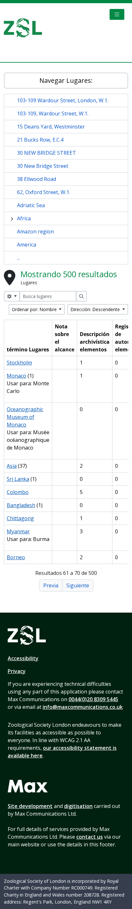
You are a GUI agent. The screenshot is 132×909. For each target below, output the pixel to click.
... (18, 257)
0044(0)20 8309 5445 (93, 699)
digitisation (78, 806)
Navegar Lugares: (66, 80)
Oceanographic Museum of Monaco (25, 417)
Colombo (18, 492)
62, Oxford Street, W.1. (43, 192)
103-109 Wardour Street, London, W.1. (62, 100)
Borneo (16, 557)
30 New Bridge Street (42, 165)
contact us (89, 836)
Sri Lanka (18, 478)
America (26, 244)
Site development (30, 806)
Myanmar (18, 531)
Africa (24, 218)
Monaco (16, 375)
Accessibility (23, 658)
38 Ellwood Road (36, 179)
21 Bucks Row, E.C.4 (40, 139)
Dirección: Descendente (95, 309)
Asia (12, 465)
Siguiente (77, 585)
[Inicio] (25, 28)
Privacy (17, 671)
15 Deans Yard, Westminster (51, 126)
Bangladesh (21, 505)
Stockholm (19, 362)
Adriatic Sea (31, 205)
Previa (50, 585)
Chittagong (20, 518)
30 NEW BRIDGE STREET (46, 152)
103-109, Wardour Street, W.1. (52, 113)
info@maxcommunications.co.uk (83, 706)
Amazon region (35, 231)
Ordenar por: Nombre (35, 309)
